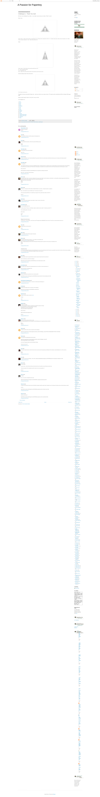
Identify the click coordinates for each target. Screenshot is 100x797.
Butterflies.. (78, 285)
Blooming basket (77, 300)
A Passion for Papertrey (30, 5)
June (77, 310)
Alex (21, 224)
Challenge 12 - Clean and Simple (78, 280)
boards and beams (77, 383)
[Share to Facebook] (32, 120)
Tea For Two (77, 539)
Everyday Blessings (76, 412)
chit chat (76, 392)
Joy (21, 134)
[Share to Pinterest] (33, 120)
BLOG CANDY (78, 293)
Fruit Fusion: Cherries (77, 442)
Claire (20, 109)
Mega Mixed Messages (77, 481)
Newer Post (20, 402)
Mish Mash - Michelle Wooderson (80, 733)
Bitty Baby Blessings (76, 376)
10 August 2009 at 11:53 (24, 153)
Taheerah (22, 156)
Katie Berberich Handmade (25, 280)
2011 (76, 262)
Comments (77, 90)
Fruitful (76, 445)
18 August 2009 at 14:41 (25, 300)
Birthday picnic (78, 274)
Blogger (54, 794)
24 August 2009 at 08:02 (25, 371)
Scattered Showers (76, 512)
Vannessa (21, 116)
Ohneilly (22, 303)
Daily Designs (77, 397)
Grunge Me (77, 449)
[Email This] (29, 120)
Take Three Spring (77, 538)
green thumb (77, 448)
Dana (20, 117)
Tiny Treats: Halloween (77, 555)
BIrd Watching (77, 372)
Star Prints (76, 524)
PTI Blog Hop (78, 278)
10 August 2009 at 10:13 (25, 131)
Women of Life (77, 573)
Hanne (21, 111)
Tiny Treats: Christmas (77, 553)
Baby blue (77, 294)
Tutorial (76, 564)
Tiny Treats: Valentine (77, 557)
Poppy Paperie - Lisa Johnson (79, 669)
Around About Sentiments (77, 333)
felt (75, 425)
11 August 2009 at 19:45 (24, 252)
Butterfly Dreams (77, 386)
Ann (20, 112)
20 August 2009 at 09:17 (25, 325)
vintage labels (77, 565)
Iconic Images (77, 469)
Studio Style (77, 527)
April (77, 313)
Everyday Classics (76, 416)
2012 (76, 261)
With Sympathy (77, 571)
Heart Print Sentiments (77, 455)
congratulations (77, 393)
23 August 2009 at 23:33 (25, 354)
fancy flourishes (77, 418)
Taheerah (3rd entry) (22, 115)
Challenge (76, 390)
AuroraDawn (23, 204)
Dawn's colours (77, 307)
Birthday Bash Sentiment (77, 374)
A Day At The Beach (77, 326)
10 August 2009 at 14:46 (25, 173)
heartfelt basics (77, 458)
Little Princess (77, 476)
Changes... (77, 282)
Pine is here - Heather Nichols (80, 635)
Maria (22, 232)
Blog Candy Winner (78, 291)
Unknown (22, 293)
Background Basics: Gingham (77, 347)
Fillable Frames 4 (78, 431)
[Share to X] (31, 120)
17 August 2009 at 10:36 (25, 290)
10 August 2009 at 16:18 (25, 201)
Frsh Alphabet (77, 440)
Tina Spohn (23, 162)
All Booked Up (77, 330)
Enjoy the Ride (77, 410)
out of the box (77, 491)
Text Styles (77, 544)
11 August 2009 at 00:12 (24, 235)
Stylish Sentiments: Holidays (77, 530)
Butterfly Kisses (77, 388)
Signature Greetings (76, 519)
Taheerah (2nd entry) (23, 114)
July (77, 309)
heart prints (77, 457)
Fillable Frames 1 (78, 427)
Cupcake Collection (76, 396)
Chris (20, 103)
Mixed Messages (77, 483)
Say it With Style (77, 509)
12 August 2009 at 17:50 (25, 269)
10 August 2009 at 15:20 (25, 184)
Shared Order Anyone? (78, 305)
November (78, 268)
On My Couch (77, 487)
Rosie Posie (77, 504)
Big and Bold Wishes (77, 371)
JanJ (20, 108)
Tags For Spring (77, 534)
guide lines (77, 450)
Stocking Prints (77, 525)
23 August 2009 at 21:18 (25, 345)
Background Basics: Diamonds (77, 344)
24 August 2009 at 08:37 (25, 390)
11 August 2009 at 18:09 (24, 245)
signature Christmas (76, 517)
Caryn (77, 153)
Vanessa (20, 110)
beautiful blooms (77, 362)
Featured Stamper (76, 424)
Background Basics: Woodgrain (77, 356)
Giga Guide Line (77, 446)
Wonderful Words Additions (78, 575)
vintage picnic (77, 566)
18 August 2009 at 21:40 (25, 315)
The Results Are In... (78, 276)
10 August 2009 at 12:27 (25, 159)
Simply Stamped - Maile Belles (80, 744)
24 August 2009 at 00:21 (25, 359)
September (78, 271)
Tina (20, 101)
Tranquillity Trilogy (77, 559)
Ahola (76, 329)
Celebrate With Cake (78, 298)
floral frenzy (77, 433)
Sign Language (77, 514)
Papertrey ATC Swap (78, 303)
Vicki (22, 140)
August (77, 273)
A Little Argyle (77, 328)
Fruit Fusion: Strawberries (77, 444)
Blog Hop (76, 379)
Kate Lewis (78, 154)
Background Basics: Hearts (77, 350)
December (77, 266)
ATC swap (76, 335)
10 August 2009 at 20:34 (25, 221)
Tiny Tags (76, 551)
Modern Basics (77, 485)
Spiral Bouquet (77, 522)
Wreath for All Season (77, 579)
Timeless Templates (76, 550)
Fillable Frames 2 (78, 429)
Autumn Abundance (77, 337)
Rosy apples (78, 286)
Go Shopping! (76, 620)
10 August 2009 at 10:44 (25, 137)
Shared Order (77, 513)
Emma (21, 113)
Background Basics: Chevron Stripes (77, 342)
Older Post (70, 402)
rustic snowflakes (78, 507)
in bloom (76, 470)
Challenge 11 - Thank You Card (78, 289)
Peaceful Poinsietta (76, 495)
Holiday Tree (77, 468)
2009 (76, 265)
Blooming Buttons (77, 296)
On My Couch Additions (77, 490)
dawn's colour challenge (77, 403)
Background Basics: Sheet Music (77, 353)
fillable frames (77, 426)
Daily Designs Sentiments (77, 399)
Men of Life (77, 482)
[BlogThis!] (30, 120)
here (26, 240)
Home (45, 402)
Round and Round (77, 506)
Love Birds (77, 477)
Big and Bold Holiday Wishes (77, 368)
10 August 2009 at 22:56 (25, 229)
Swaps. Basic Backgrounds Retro (77, 532)
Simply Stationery (78, 520)
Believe (76, 366)
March (77, 314)
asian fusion (77, 334)
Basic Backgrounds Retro (77, 361)
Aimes (20, 102)
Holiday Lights (77, 464)
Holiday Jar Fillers (77, 463)
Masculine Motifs (77, 478)
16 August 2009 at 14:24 (25, 277)
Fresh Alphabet (77, 436)
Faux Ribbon (77, 422)
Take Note (76, 536)
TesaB (22, 286)
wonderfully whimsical (77, 577)
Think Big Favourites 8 (77, 548)
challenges (77, 391)
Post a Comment (22, 400)
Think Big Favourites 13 (77, 546)
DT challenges (77, 408)
